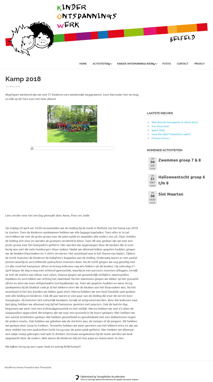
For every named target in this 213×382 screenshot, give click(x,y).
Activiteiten (101, 63)
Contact (182, 63)
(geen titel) (158, 130)
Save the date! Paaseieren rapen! (171, 134)
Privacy (199, 63)
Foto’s (166, 63)
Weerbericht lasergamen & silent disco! (175, 122)
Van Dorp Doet (160, 126)
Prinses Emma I (161, 138)
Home (83, 63)
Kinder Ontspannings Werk (135, 63)
